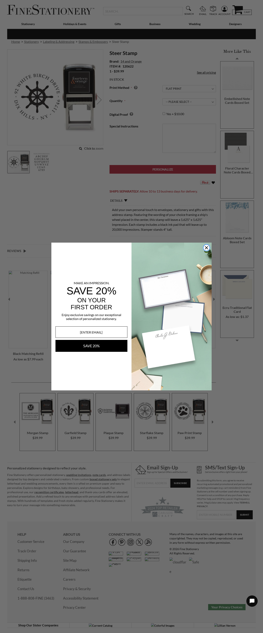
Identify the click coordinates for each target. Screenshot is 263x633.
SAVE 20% (91, 346)
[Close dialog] (206, 247)
